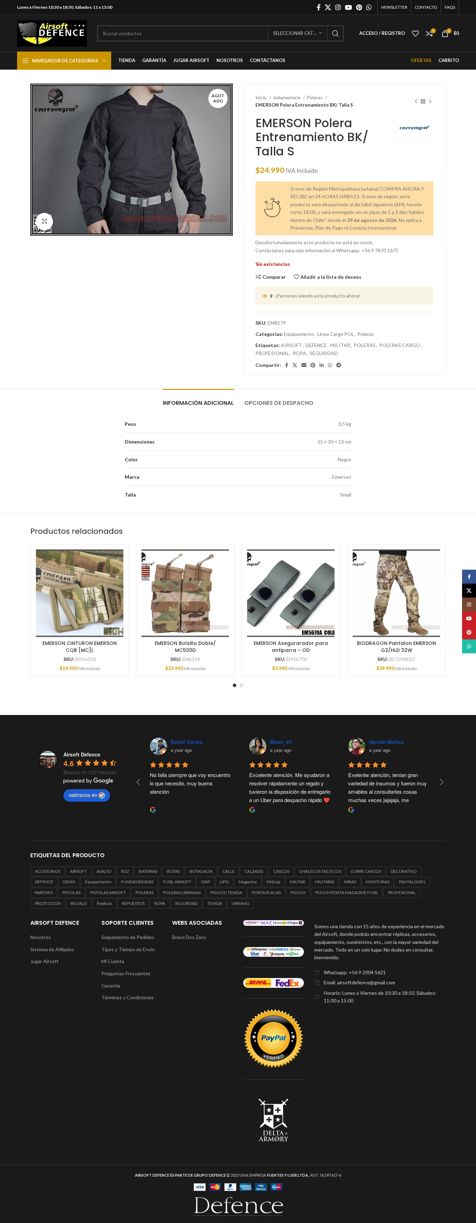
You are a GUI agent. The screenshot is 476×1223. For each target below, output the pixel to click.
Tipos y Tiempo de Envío (128, 949)
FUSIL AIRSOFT (177, 881)
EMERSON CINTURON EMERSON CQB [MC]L (80, 647)
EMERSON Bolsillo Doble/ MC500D (185, 647)
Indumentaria (287, 97)
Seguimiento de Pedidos (127, 937)
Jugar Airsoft (44, 961)
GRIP (205, 881)
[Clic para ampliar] (44, 221)
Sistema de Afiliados (52, 949)
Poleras (315, 97)
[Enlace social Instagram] (338, 7)
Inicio (261, 97)
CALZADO (253, 871)
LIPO (224, 881)
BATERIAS (148, 871)
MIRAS (350, 881)
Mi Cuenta (112, 961)
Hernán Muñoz (349, 741)
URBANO (240, 903)
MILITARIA (324, 881)
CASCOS (281, 871)
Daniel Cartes (150, 741)
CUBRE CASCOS (366, 871)
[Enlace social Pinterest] (359, 7)
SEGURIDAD (324, 353)
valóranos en (83, 794)
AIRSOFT (291, 345)
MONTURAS (377, 881)
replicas (104, 903)
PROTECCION (48, 903)
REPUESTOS (133, 903)
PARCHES (44, 892)
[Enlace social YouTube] (348, 7)
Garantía (110, 986)
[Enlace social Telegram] (338, 365)
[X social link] (328, 7)
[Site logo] (52, 33)
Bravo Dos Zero (189, 937)
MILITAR (340, 345)
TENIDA (214, 903)
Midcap (273, 881)
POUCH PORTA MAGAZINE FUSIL (346, 892)
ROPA (299, 353)
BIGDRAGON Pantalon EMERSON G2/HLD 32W (396, 647)
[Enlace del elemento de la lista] (380, 972)
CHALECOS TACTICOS (320, 871)
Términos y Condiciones (127, 997)
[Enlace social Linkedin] (321, 365)
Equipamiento (299, 334)
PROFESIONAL (272, 353)
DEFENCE (316, 345)
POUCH (298, 892)
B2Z (125, 871)
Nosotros (40, 937)
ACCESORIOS (47, 871)
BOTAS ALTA (201, 871)
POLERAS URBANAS (182, 892)
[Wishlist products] (415, 33)
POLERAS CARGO (399, 345)
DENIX (69, 881)
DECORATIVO (404, 871)
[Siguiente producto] (430, 101)
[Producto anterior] (416, 101)
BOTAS (173, 871)
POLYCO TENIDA (226, 892)
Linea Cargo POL (335, 334)
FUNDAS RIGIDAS (137, 881)
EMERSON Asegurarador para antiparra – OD (291, 647)
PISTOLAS (71, 892)
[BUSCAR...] (336, 33)
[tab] (198, 399)
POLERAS (365, 345)
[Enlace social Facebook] (319, 7)
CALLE (228, 871)
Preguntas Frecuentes (126, 973)
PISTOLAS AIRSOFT (108, 892)
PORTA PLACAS (266, 892)
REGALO (79, 903)
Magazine (248, 881)
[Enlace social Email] (303, 365)
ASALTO (104, 871)
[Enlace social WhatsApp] (369, 7)
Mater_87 (244, 741)
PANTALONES (412, 881)
